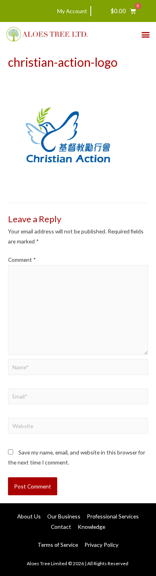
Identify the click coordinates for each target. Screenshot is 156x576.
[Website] (78, 427)
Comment (22, 259)
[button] (145, 34)
